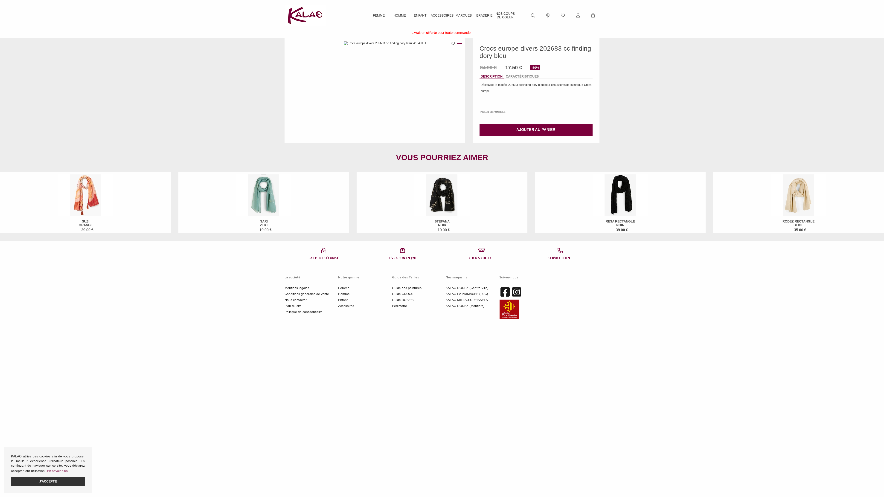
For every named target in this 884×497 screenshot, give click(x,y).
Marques (464, 15)
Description (492, 76)
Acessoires (346, 306)
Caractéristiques (522, 76)
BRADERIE (484, 15)
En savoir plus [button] (57, 471)
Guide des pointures (407, 288)
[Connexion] (578, 15)
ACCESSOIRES (442, 15)
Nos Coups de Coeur (505, 15)
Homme (399, 15)
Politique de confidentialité (304, 312)
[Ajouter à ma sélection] (454, 43)
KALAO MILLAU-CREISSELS (467, 300)
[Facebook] (505, 292)
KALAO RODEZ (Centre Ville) (467, 288)
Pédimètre (399, 306)
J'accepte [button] (48, 481)
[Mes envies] (563, 15)
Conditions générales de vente (307, 294)
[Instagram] (516, 292)
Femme (379, 15)
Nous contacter (296, 300)
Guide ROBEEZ (403, 300)
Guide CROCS (402, 294)
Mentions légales (297, 288)
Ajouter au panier (535, 130)
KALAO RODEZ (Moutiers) (465, 306)
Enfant (420, 15)
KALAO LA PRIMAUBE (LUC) (467, 294)
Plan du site (293, 306)
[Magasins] (548, 15)
